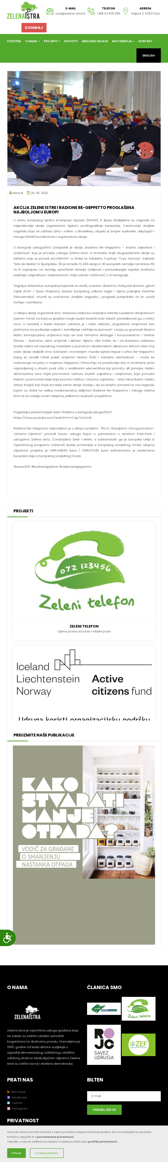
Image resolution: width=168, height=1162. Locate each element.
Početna (14, 41)
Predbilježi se (104, 1110)
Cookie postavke (46, 1153)
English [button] (149, 55)
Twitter (17, 1103)
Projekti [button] (51, 41)
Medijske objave (95, 41)
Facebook (19, 1097)
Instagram (19, 1108)
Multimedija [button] (122, 41)
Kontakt (145, 41)
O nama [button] (31, 41)
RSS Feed (18, 1092)
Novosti (71, 41)
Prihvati (16, 1153)
